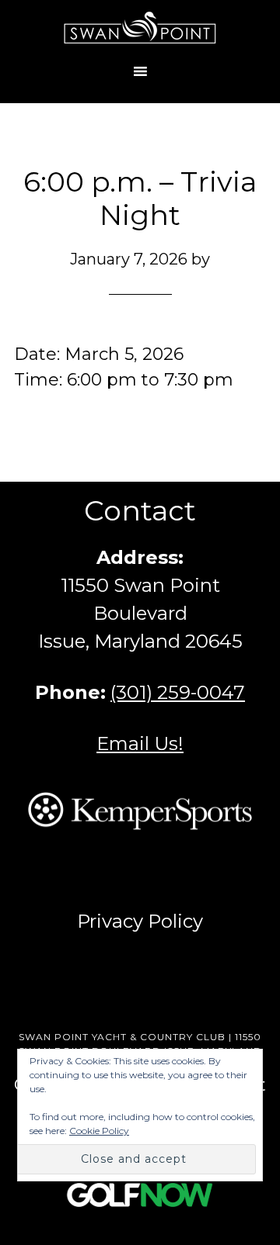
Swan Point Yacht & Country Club (140, 27)
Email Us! (140, 743)
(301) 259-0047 (177, 692)
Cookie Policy (99, 1130)
